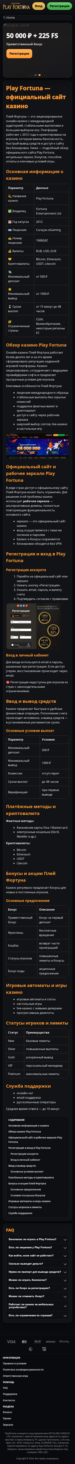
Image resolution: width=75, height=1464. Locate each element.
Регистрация (59, 6)
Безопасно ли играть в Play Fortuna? (32, 1239)
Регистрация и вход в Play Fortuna (29, 1147)
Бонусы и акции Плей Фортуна (27, 1183)
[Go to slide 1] (35, 75)
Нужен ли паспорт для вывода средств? (35, 1271)
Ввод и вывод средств (22, 1165)
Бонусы (7, 1412)
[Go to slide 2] (39, 75)
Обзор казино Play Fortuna (24, 1131)
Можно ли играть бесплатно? (28, 1279)
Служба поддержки (20, 1213)
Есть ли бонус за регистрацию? (29, 1288)
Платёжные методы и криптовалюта (31, 1177)
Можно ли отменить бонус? (26, 1296)
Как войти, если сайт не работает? (31, 1255)
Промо (7, 1418)
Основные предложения (26, 1189)
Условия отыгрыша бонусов (28, 1195)
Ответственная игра (15, 1376)
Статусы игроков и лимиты (25, 1207)
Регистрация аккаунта (24, 1153)
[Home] (16, 6)
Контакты (9, 1400)
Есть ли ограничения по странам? (31, 1315)
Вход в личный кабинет (25, 1159)
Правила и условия (14, 1363)
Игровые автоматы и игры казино (29, 1201)
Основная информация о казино (28, 1125)
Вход (38, 6)
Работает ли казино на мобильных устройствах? (31, 1306)
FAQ (5, 1387)
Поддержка (10, 1394)
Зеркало (8, 1424)
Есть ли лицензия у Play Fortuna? (30, 1247)
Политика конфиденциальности (23, 1369)
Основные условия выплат (27, 1171)
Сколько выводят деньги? (26, 1263)
